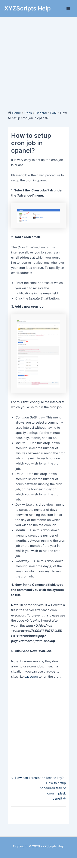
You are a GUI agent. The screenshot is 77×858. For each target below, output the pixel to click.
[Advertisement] (38, 57)
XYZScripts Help (27, 8)
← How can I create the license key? (37, 778)
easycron (31, 677)
